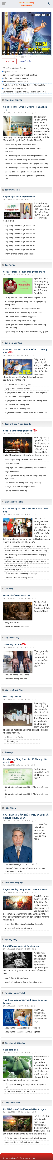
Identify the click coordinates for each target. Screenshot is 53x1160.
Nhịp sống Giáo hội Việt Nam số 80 (20, 250)
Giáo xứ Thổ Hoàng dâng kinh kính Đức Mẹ (23, 172)
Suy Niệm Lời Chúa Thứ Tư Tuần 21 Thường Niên (26, 392)
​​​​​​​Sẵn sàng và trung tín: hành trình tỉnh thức (22, 52)
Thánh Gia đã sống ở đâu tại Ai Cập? (20, 321)
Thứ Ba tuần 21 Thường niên (17, 405)
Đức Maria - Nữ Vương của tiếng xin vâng (23, 483)
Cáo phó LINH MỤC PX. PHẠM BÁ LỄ (21, 865)
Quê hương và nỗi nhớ (14, 737)
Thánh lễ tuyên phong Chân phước (19, 254)
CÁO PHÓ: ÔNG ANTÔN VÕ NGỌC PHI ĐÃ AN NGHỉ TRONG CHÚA (25, 870)
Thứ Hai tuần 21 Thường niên (17, 409)
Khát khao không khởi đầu (16, 679)
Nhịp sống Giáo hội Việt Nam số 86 (20, 225)
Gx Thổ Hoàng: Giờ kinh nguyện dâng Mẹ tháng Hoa (25, 177)
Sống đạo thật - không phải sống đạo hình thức (26, 468)
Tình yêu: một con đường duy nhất (20, 486)
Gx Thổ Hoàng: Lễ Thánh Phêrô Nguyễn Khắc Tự (26, 156)
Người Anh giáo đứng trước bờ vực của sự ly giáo (26, 332)
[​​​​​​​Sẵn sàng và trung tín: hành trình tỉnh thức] (26, 34)
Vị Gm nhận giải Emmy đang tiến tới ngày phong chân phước (25, 303)
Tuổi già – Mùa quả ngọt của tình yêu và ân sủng (25, 1138)
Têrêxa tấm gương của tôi (16, 565)
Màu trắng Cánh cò (12, 697)
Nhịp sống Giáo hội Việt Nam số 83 (20, 238)
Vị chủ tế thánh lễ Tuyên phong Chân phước (24, 272)
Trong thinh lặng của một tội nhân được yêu (24, 924)
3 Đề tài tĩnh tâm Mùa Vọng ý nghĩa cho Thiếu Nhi (26, 561)
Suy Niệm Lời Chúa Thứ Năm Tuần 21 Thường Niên (24, 85)
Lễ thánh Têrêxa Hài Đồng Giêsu (19, 577)
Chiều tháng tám (12, 741)
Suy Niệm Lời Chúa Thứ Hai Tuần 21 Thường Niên (26, 413)
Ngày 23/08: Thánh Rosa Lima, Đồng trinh (22, 1032)
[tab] (9, 61)
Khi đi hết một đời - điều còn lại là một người (25, 1109)
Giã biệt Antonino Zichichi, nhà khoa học (22, 308)
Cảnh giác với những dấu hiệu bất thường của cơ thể (26, 1086)
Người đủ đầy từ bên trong (16, 978)
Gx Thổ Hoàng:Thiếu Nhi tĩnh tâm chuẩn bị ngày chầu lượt (25, 556)
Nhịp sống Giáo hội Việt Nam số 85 (20, 230)
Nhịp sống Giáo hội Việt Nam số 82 (20, 242)
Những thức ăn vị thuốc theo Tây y (20, 1091)
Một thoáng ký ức (13, 569)
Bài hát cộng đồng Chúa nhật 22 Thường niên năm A (26, 788)
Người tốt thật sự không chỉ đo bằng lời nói (24, 982)
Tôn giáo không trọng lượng (14, 88)
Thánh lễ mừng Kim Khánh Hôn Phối (20, 145)
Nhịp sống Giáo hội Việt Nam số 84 (20, 233)
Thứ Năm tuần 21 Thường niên (15, 82)
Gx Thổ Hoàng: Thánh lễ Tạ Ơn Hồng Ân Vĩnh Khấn (26, 168)
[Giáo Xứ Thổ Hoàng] (26, 4)
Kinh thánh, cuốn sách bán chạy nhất (20, 317)
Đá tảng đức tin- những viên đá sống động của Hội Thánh (25, 477)
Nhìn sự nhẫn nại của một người (18, 928)
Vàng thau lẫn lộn (12, 622)
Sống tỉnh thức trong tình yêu (14, 68)
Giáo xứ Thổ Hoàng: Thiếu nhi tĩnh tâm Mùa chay (26, 550)
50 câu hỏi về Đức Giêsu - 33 (17, 626)
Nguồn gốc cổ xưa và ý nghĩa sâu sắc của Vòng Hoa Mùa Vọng (25, 326)
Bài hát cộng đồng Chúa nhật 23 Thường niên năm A (24, 92)
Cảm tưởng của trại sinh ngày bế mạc (21, 573)
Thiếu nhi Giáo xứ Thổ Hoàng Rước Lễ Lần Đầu (25, 546)
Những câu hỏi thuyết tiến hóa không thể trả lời (25, 298)
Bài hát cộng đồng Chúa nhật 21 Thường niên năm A (26, 795)
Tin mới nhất (25, 61)
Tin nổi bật (9, 61)
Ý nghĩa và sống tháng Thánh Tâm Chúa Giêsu (25, 889)
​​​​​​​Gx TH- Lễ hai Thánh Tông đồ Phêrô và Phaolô (25, 160)
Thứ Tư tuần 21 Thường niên (17, 397)
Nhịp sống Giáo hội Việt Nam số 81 (20, 246)
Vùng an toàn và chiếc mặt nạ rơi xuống (22, 1142)
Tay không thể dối (10, 72)
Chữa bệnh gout (11, 1050)
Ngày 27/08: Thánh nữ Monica (15, 78)
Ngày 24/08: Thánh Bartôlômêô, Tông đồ (22, 1028)
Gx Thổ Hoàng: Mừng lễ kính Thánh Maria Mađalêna (22, 150)
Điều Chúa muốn (12, 463)
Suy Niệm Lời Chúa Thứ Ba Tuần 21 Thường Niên (26, 400)
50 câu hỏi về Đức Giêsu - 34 (16, 595)
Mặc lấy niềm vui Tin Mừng (16, 491)
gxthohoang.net (28, 1158)
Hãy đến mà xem (12, 472)
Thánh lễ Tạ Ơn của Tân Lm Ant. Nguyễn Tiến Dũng (26, 164)
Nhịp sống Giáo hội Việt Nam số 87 (20, 196)
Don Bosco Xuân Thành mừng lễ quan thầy (23, 313)
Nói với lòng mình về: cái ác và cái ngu (21, 946)
